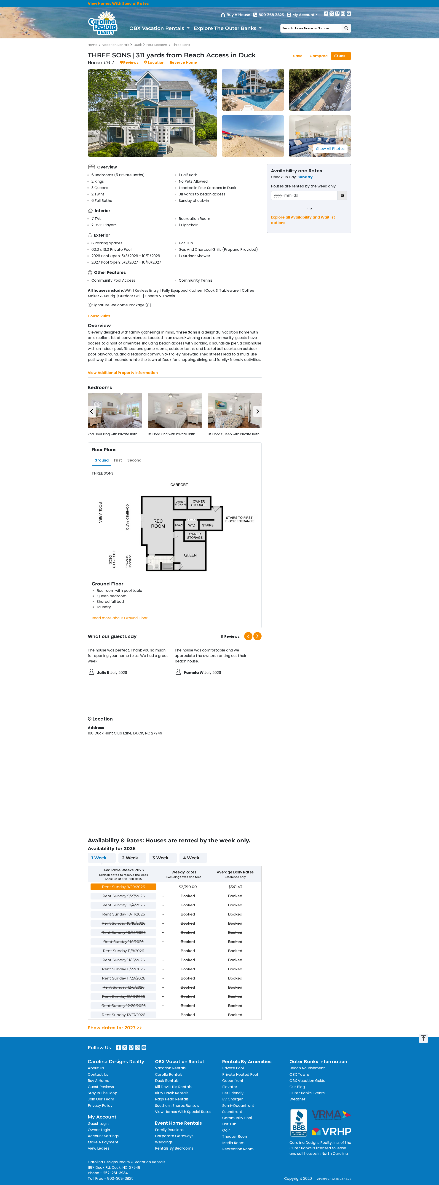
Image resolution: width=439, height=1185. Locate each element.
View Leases (98, 1148)
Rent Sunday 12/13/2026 (123, 996)
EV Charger (232, 1099)
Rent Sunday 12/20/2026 (124, 1006)
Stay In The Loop (102, 1093)
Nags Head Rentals (172, 1099)
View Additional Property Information (123, 372)
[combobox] (311, 28)
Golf (226, 1130)
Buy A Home (98, 1080)
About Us (96, 1068)
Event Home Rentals (178, 1123)
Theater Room (235, 1136)
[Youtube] (349, 13)
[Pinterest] (337, 13)
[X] (331, 13)
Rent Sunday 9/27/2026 (123, 896)
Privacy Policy (100, 1105)
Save (297, 56)
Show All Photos (330, 148)
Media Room (233, 1142)
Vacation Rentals (115, 45)
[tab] (101, 460)
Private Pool (233, 1068)
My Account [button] (303, 15)
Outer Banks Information (318, 1061)
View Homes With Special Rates (118, 3)
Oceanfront (233, 1080)
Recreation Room (238, 1149)
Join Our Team (101, 1099)
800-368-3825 (271, 15)
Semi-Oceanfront (238, 1105)
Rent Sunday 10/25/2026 (124, 932)
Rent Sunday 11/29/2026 (123, 978)
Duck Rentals (167, 1080)
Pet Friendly (233, 1093)
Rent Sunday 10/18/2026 (123, 923)
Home (92, 45)
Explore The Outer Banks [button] (226, 28)
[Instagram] (343, 13)
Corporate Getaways (174, 1136)
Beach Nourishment (307, 1068)
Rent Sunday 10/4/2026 (123, 905)
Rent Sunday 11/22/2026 (123, 969)
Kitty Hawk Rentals (171, 1093)
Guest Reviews (101, 1086)
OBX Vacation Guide (307, 1080)
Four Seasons (157, 45)
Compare (319, 56)
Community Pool (237, 1118)
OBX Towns (299, 1074)
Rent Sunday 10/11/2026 (123, 914)
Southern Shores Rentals (177, 1105)
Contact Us (98, 1074)
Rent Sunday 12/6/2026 (124, 987)
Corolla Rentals (168, 1074)
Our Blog (297, 1086)
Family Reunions (169, 1129)
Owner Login (99, 1129)
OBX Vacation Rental (179, 1061)
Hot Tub (229, 1124)
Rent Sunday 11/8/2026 (123, 951)
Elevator (229, 1086)
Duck (138, 45)
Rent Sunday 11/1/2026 (123, 941)
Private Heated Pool (240, 1074)
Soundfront (232, 1111)
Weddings (164, 1142)
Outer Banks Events (307, 1093)
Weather (297, 1099)
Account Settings (103, 1136)
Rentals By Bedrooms (174, 1148)
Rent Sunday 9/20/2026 (123, 887)
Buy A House (238, 15)
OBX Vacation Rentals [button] (157, 28)
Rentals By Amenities (247, 1061)
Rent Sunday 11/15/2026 (123, 960)
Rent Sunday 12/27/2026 (123, 1015)
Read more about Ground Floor (120, 618)
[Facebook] (326, 13)
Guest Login (98, 1123)
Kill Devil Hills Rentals (173, 1086)
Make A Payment (103, 1142)
